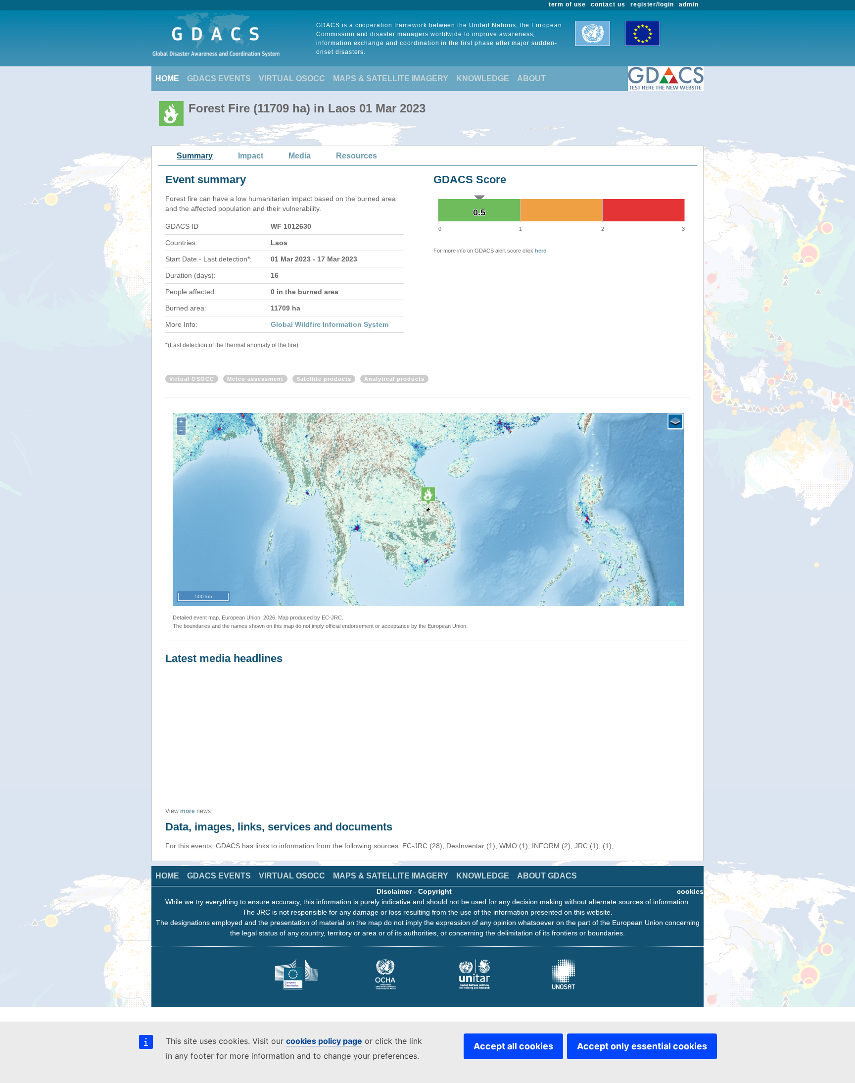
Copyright (435, 891)
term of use (567, 4)
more (187, 811)
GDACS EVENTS (219, 78)
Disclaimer (394, 891)
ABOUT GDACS (547, 876)
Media (299, 156)
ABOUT (531, 78)
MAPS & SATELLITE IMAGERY (390, 78)
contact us (608, 4)
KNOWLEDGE (482, 78)
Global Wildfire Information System (329, 324)
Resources (356, 156)
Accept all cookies (513, 1046)
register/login (652, 4)
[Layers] (675, 421)
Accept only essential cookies (642, 1046)
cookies (690, 891)
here (540, 251)
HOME (167, 78)
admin (689, 4)
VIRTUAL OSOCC (292, 78)
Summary (195, 156)
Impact (250, 156)
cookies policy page (324, 1041)
